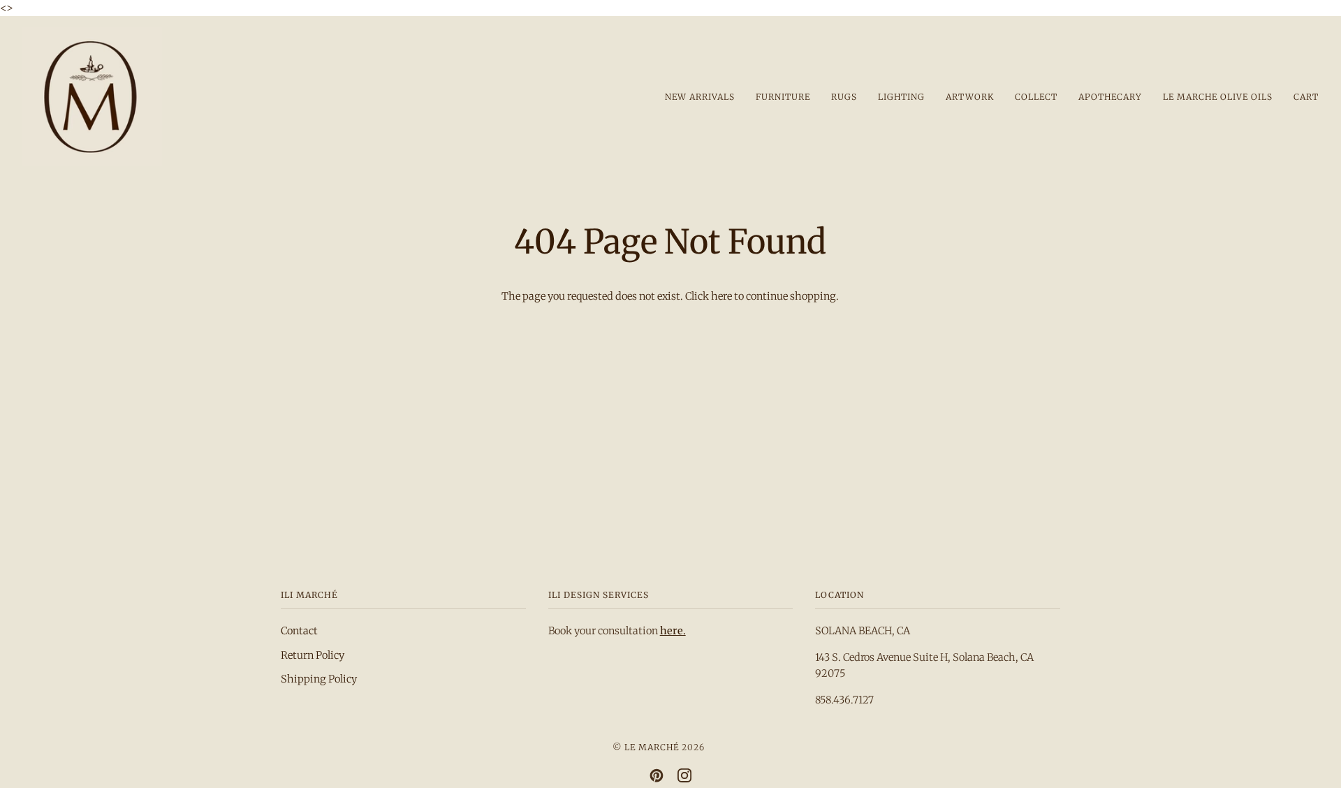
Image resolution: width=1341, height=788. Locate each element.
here (721, 296)
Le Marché (651, 747)
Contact (299, 631)
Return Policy (312, 655)
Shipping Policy (319, 679)
